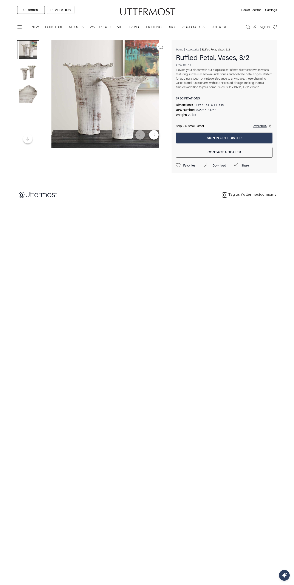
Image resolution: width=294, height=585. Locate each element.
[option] (31, 10)
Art (120, 27)
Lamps (134, 27)
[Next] (154, 135)
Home (179, 49)
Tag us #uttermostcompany (252, 195)
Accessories (193, 27)
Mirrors (76, 27)
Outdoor (219, 27)
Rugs (172, 27)
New (35, 27)
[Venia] (147, 10)
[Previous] (140, 135)
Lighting (153, 27)
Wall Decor (100, 27)
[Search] (248, 27)
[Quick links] (284, 575)
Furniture (54, 27)
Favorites (189, 165)
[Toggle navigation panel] (19, 27)
